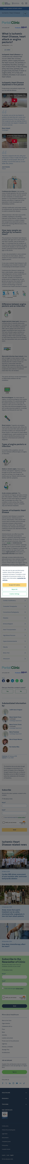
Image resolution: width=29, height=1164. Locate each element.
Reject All (14, 589)
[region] (14, 582)
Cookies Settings (14, 593)
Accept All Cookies (14, 585)
